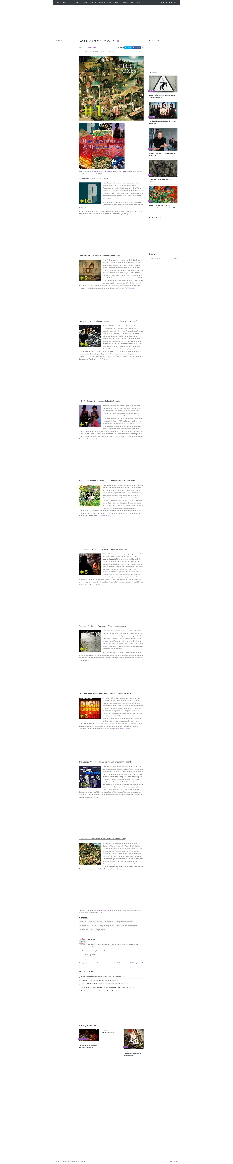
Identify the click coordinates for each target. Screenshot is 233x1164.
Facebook (137, 47)
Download (125, 2)
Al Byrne (105, 359)
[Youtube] (169, 2)
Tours (138, 2)
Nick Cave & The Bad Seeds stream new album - (100, 980)
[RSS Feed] (172, 2)
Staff (84, 47)
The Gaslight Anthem (98, 930)
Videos (132, 2)
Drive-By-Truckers (96, 921)
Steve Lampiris (93, 797)
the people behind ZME (98, 951)
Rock (116, 2)
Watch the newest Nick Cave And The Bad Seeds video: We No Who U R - (108, 987)
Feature (92, 2)
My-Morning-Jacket (107, 925)
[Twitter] (164, 2)
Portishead (84, 930)
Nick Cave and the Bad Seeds (127, 925)
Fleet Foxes (109, 921)
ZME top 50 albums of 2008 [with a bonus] (132, 1054)
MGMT (95, 925)
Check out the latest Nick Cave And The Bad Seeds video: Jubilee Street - (108, 984)
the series (125, 171)
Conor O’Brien (105, 516)
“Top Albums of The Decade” (103, 171)
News (85, 2)
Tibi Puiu (124, 214)
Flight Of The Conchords (125, 921)
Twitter (129, 47)
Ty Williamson (130, 288)
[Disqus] (111, 1085)
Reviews (100, 2)
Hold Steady (85, 925)
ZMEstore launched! (107, 1033)
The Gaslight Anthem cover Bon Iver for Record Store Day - (103, 991)
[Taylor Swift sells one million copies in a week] (80, 963)
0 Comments (95, 51)
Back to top (173, 1161)
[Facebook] (161, 2)
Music (78, 2)
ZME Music (61, 2)
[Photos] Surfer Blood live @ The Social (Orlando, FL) (88, 1046)
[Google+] (167, 2)
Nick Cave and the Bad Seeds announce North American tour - (104, 977)
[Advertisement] (116, 20)
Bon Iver (83, 921)
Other (109, 2)
